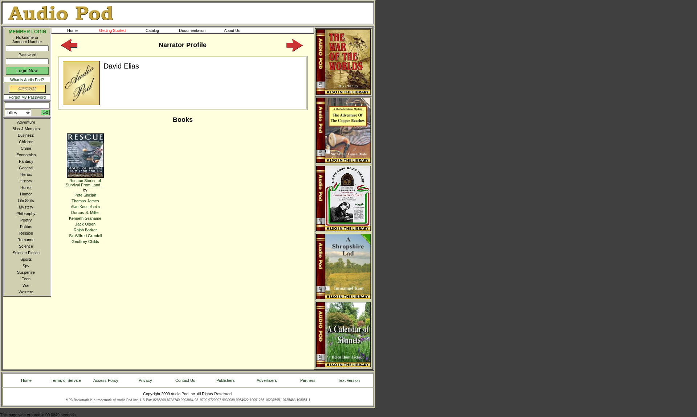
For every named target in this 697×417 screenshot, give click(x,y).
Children (26, 142)
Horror (26, 187)
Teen (26, 279)
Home (72, 30)
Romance (25, 240)
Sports (26, 259)
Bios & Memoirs (26, 129)
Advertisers (267, 380)
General (26, 168)
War (26, 285)
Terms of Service (66, 380)
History (26, 181)
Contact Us (185, 380)
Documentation (192, 30)
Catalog (152, 30)
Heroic (26, 174)
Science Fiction (26, 253)
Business (26, 135)
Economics (26, 155)
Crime (26, 148)
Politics (26, 226)
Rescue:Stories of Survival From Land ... (85, 182)
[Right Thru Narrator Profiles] (294, 50)
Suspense (26, 272)
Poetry (26, 220)
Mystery (26, 207)
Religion (26, 233)
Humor (26, 194)
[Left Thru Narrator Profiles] (69, 50)
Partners (307, 380)
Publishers (225, 380)
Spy (26, 266)
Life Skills (26, 200)
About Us (232, 30)
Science (26, 246)
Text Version (349, 380)
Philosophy (26, 213)
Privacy (145, 380)
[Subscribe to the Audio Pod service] (27, 91)
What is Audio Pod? (27, 80)
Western (26, 292)
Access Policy (105, 380)
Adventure (26, 122)
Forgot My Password (27, 97)
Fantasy (26, 161)
